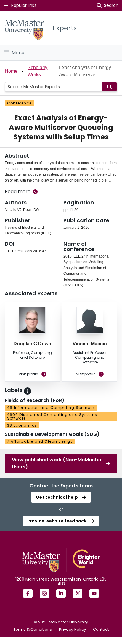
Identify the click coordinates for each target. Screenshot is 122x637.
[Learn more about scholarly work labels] (27, 391)
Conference (19, 103)
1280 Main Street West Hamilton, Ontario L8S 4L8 (61, 581)
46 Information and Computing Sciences (51, 407)
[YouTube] (94, 593)
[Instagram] (44, 593)
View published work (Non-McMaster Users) (57, 463)
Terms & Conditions (32, 629)
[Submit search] (109, 86)
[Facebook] (28, 593)
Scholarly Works (37, 71)
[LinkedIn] (61, 593)
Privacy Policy (72, 629)
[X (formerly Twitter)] (77, 593)
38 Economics (22, 425)
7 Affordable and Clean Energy (40, 441)
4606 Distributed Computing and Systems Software (52, 416)
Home (11, 71)
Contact (101, 629)
